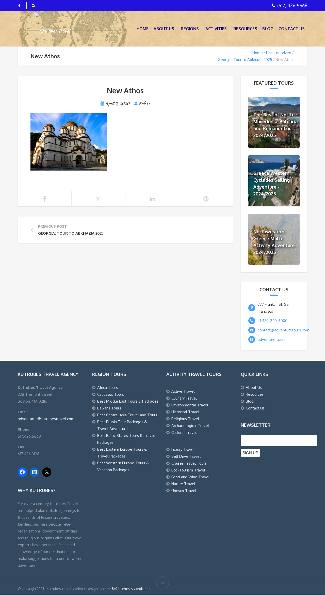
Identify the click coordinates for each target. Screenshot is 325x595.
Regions (190, 28)
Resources (245, 28)
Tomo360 (110, 589)
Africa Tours (107, 387)
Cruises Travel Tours (189, 463)
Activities (216, 28)
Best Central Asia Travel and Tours (127, 415)
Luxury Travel (182, 449)
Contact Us (292, 28)
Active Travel (182, 391)
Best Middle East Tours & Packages (127, 401)
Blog (267, 28)
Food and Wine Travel (190, 477)
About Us (164, 28)
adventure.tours (271, 339)
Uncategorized (278, 52)
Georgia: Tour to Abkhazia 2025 (245, 59)
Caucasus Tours (110, 394)
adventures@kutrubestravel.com (46, 418)
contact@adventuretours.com (283, 330)
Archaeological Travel (190, 425)
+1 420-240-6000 (272, 320)
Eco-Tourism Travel (188, 470)
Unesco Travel (183, 490)
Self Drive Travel (186, 456)
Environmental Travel (189, 405)
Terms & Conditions (135, 589)
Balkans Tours (109, 408)
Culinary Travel (184, 398)
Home (143, 28)
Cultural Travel (184, 432)
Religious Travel (185, 418)
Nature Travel (183, 483)
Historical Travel (185, 411)
